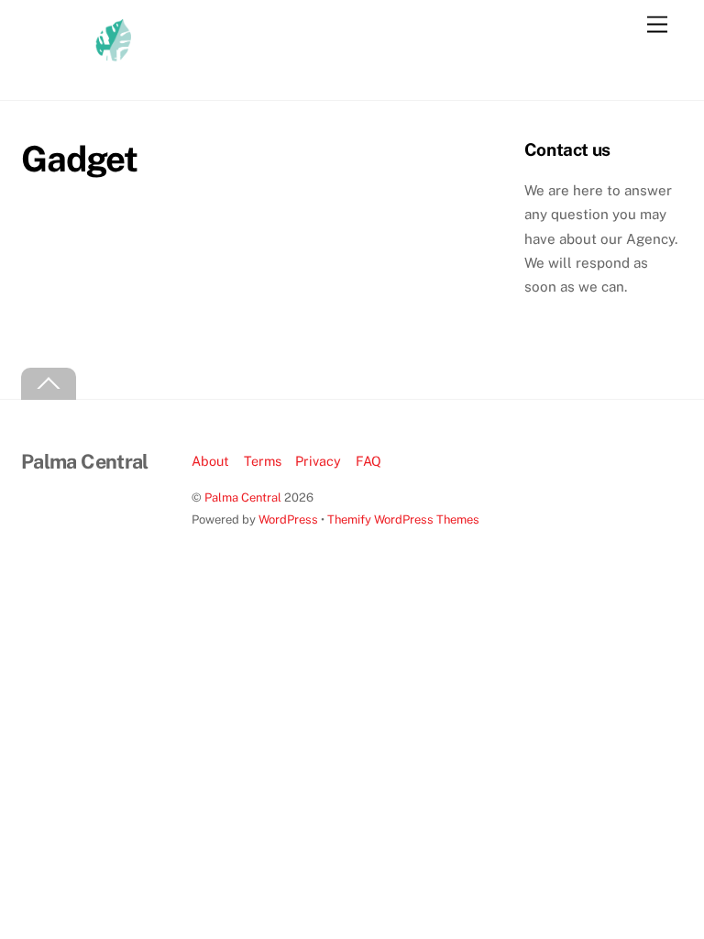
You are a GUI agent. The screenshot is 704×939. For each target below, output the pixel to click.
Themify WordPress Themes (403, 519)
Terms (262, 461)
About (210, 461)
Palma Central (242, 497)
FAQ (368, 461)
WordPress (288, 519)
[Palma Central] (76, 67)
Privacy (318, 461)
